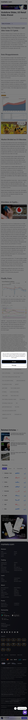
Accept (14, 361)
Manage (14, 365)
